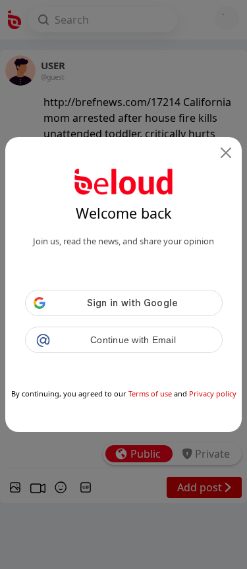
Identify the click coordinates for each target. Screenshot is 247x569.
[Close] (225, 152)
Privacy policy (212, 393)
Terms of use (150, 393)
